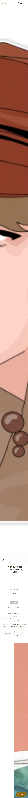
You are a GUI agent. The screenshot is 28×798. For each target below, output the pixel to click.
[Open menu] (25, 2)
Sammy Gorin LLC (14, 589)
